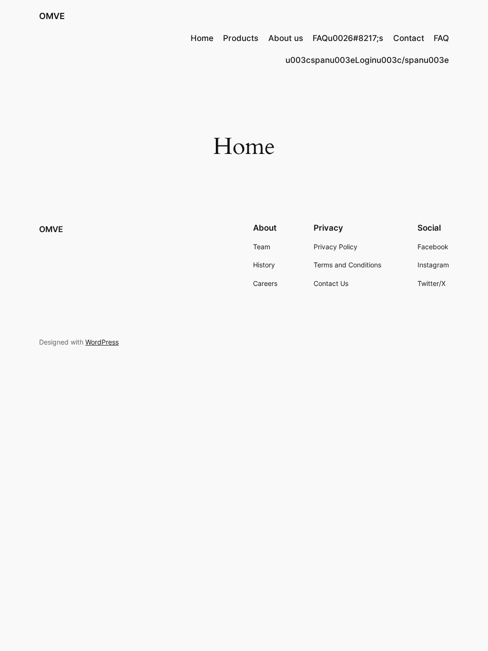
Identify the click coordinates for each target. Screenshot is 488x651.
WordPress (102, 342)
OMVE (52, 16)
